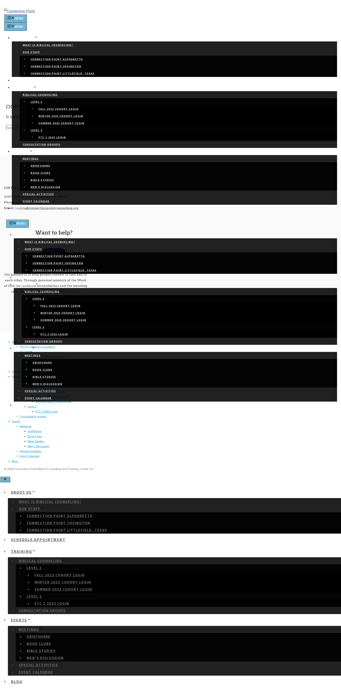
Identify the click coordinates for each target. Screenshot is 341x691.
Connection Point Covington (56, 66)
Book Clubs (41, 173)
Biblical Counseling (40, 94)
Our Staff (31, 52)
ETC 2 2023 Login (52, 137)
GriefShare (40, 165)
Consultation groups (41, 144)
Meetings (31, 158)
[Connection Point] (19, 11)
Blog (20, 208)
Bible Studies (42, 180)
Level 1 (36, 102)
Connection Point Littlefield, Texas (63, 73)
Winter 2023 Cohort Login (60, 116)
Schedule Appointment (39, 80)
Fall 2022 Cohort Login (58, 109)
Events (22, 151)
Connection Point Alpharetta (57, 59)
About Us (24, 38)
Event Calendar (36, 201)
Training (24, 87)
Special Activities (38, 194)
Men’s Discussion (45, 187)
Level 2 (36, 130)
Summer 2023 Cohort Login (61, 123)
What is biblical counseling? (48, 45)
